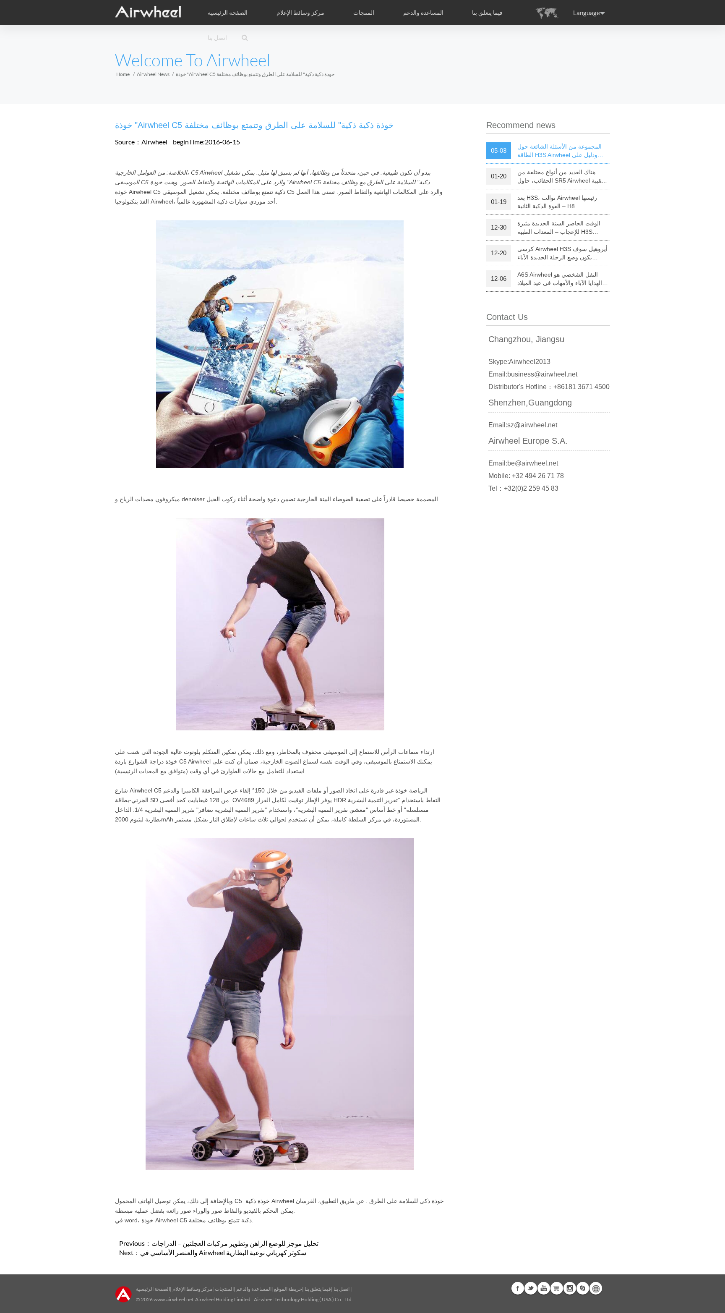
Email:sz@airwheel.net (522, 425)
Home (123, 74)
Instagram (569, 1288)
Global (595, 1288)
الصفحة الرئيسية (228, 12)
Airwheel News (153, 74)
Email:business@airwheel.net (532, 374)
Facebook (517, 1288)
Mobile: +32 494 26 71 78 (526, 475)
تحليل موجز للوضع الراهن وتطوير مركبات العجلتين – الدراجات (234, 1243)
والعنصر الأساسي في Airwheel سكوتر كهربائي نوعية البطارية (223, 1252)
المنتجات (363, 12)
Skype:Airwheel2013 (519, 361)
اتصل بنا (217, 37)
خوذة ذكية (257, 1201)
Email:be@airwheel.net (523, 463)
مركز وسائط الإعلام (192, 1289)
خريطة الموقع (288, 1289)
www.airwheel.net (173, 1299)
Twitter (530, 1288)
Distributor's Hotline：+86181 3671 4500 (549, 386)
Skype (582, 1288)
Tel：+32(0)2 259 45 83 (523, 488)
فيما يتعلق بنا (318, 1289)
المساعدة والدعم (423, 12)
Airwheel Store (556, 1288)
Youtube (543, 1288)
